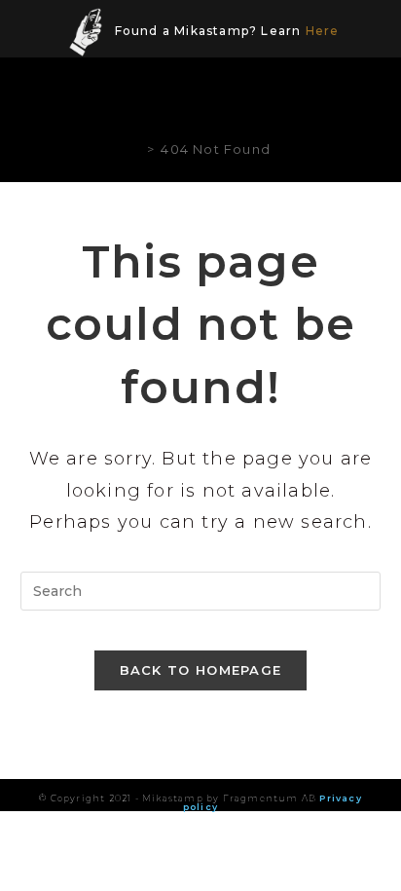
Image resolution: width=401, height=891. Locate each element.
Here (323, 30)
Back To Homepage (201, 670)
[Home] (135, 149)
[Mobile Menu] (367, 99)
